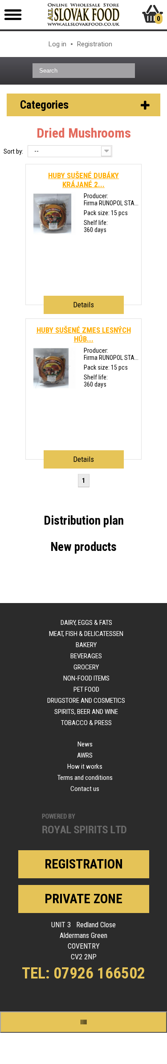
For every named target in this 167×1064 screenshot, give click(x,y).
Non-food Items (86, 678)
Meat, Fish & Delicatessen (86, 634)
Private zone (83, 898)
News (85, 744)
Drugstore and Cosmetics (86, 701)
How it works (84, 766)
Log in (57, 44)
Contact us (84, 789)
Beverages (86, 656)
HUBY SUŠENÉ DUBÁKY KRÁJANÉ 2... (83, 180)
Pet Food (86, 689)
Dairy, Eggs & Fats (86, 623)
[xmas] (54, 232)
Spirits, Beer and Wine (86, 712)
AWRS (85, 755)
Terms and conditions (85, 778)
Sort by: (13, 151)
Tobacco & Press (86, 723)
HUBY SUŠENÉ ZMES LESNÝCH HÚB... (84, 334)
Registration (94, 44)
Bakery (86, 645)
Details (83, 304)
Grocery (86, 667)
